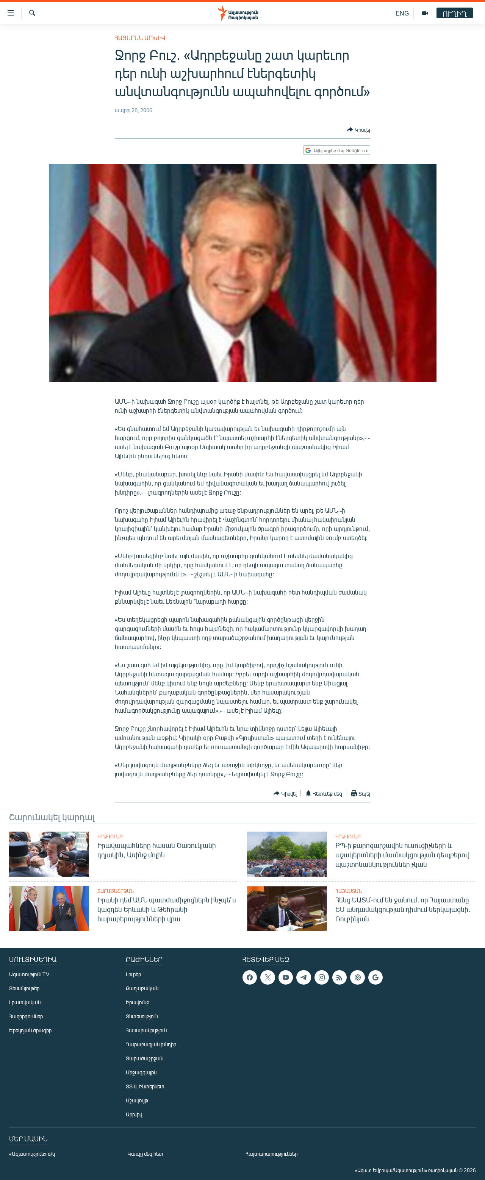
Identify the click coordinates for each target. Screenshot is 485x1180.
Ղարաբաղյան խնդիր (151, 1044)
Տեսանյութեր (24, 988)
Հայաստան (348, 891)
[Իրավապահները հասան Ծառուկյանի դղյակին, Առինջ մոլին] (49, 854)
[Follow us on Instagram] (321, 977)
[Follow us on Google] (375, 977)
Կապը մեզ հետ (145, 1153)
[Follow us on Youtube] (285, 977)
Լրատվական (25, 1002)
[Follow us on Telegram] (303, 977)
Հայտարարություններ (271, 1153)
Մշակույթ (137, 1100)
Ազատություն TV (29, 974)
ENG (402, 13)
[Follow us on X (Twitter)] (267, 977)
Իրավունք (110, 836)
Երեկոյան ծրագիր (30, 1030)
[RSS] (339, 977)
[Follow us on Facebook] (249, 977)
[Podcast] (357, 977)
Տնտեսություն (142, 1016)
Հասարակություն (146, 1030)
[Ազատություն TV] (425, 13)
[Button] (358, 129)
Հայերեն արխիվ (140, 37)
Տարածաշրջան (115, 891)
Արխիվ (134, 1114)
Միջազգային (141, 1072)
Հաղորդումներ (26, 1016)
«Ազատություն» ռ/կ (32, 1153)
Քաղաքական (142, 988)
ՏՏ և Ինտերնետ (145, 1086)
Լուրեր (133, 974)
